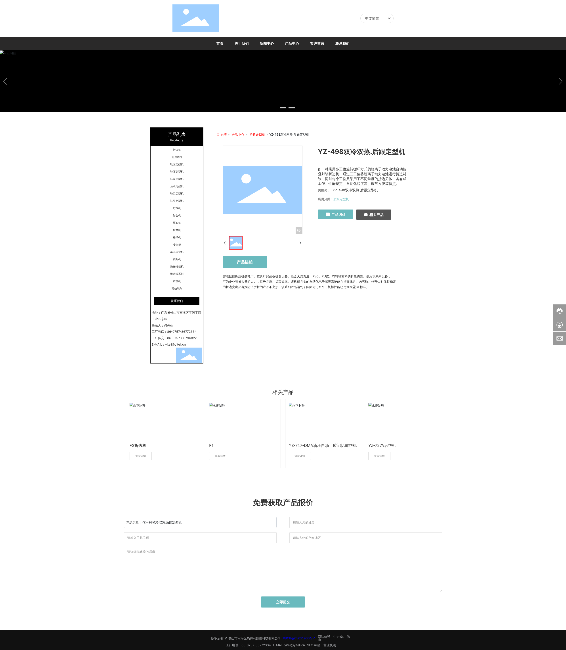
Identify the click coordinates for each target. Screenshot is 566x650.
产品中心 (238, 135)
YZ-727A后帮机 (382, 445)
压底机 (177, 222)
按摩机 (177, 230)
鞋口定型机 (177, 193)
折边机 (177, 149)
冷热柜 (177, 244)
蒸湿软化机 (177, 252)
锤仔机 (177, 237)
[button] (274, 107)
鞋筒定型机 (177, 179)
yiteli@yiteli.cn (175, 344)
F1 (211, 445)
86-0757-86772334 (182, 331)
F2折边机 (138, 445)
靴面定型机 (177, 164)
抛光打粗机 (177, 266)
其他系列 (177, 288)
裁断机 (177, 259)
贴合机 (177, 215)
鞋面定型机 (177, 171)
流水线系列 (177, 273)
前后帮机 (177, 157)
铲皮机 (177, 281)
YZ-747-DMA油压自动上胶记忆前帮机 (323, 445)
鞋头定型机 (177, 200)
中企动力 (339, 636)
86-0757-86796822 (182, 338)
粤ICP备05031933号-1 (299, 638)
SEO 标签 (313, 645)
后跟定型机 (177, 186)
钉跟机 (177, 208)
